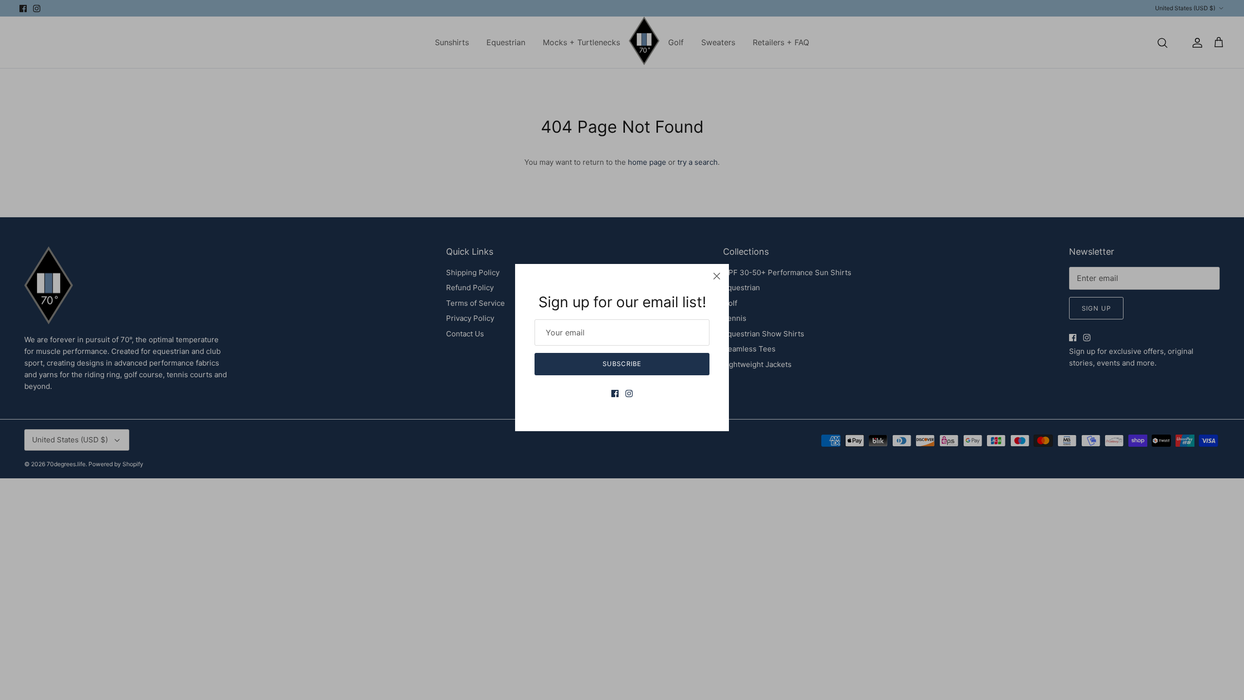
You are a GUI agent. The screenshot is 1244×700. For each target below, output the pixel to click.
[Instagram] (629, 393)
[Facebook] (615, 393)
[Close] (716, 276)
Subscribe (622, 364)
